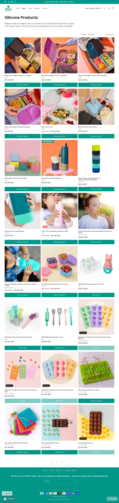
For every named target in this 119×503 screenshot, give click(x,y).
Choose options (23, 85)
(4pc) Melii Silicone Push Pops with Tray (18, 337)
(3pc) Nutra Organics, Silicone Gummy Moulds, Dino (21, 390)
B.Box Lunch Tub (46, 127)
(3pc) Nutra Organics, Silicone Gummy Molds (57, 390)
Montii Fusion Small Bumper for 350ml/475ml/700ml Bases (89, 179)
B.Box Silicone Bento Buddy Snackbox (17, 127)
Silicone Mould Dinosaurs (50, 443)
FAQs (52, 470)
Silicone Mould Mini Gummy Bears (16, 443)
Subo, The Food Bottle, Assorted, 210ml (54, 231)
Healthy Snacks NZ (62, 496)
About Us (45, 470)
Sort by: (84, 34)
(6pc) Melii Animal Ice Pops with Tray (91, 284)
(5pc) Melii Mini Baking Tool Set (52, 337)
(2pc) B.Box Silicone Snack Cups (16, 178)
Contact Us (59, 470)
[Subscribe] (74, 481)
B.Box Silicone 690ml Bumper (51, 178)
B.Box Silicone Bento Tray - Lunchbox (54, 75)
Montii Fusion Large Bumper (14, 231)
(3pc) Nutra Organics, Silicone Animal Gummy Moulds (94, 338)
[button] (24, 8)
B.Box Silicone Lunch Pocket (87, 127)
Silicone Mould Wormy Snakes (88, 390)
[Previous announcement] (38, 2)
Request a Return (71, 470)
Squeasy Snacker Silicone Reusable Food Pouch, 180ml (95, 232)
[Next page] (67, 462)
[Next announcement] (81, 2)
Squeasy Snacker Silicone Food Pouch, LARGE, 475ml (20, 285)
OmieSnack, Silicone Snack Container (54, 284)
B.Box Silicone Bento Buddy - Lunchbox (18, 75)
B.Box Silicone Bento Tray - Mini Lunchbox (92, 75)
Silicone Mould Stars (85, 443)
